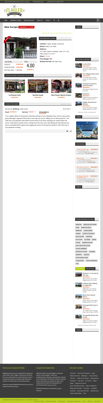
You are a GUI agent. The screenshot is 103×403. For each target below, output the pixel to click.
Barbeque (79, 230)
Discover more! (51, 385)
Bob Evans (80, 158)
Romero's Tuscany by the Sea (90, 274)
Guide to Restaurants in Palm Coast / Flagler (17, 2)
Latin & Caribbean (81, 248)
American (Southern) (90, 224)
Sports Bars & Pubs (82, 257)
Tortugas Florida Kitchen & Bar (82, 176)
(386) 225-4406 (50, 46)
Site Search (97, 401)
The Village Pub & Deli (91, 74)
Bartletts (86, 94)
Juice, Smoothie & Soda (83, 245)
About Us (39, 20)
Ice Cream (87, 239)
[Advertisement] (62, 10)
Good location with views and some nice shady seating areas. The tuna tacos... (86, 180)
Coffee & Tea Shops (88, 233)
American (78, 224)
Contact (48, 20)
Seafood (86, 254)
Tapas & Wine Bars (55, 33)
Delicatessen (80, 236)
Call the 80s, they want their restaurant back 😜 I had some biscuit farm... (86, 161)
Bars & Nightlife (29, 20)
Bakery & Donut (86, 227)
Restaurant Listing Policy (73, 401)
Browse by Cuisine (16, 20)
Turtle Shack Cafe (83, 149)
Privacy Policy (61, 401)
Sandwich (79, 254)
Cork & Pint (87, 64)
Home (5, 20)
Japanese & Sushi (87, 242)
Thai (77, 263)
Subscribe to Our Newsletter (55, 2)
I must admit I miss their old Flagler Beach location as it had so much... (87, 152)
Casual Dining (88, 230)
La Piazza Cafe (15, 95)
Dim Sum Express (83, 167)
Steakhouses (80, 260)
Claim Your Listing (39, 401)
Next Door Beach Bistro (89, 296)
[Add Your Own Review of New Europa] (71, 131)
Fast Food (79, 239)
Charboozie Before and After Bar (90, 84)
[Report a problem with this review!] (67, 131)
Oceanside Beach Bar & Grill (90, 316)
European (89, 236)
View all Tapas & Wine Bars (87, 112)
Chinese (78, 233)
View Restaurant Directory (87, 325)
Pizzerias (92, 251)
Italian (78, 242)
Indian (94, 239)
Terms (84, 401)
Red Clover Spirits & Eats (61, 95)
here (16, 386)
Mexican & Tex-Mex (81, 251)
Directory (45, 33)
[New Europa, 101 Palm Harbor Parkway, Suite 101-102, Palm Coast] (22, 48)
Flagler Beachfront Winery (90, 103)
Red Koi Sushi (38, 95)
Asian (77, 227)
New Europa (68, 33)
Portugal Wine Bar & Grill (90, 306)
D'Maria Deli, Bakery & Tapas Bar (90, 284)
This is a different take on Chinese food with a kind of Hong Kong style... (86, 170)
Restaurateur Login (38, 2)
